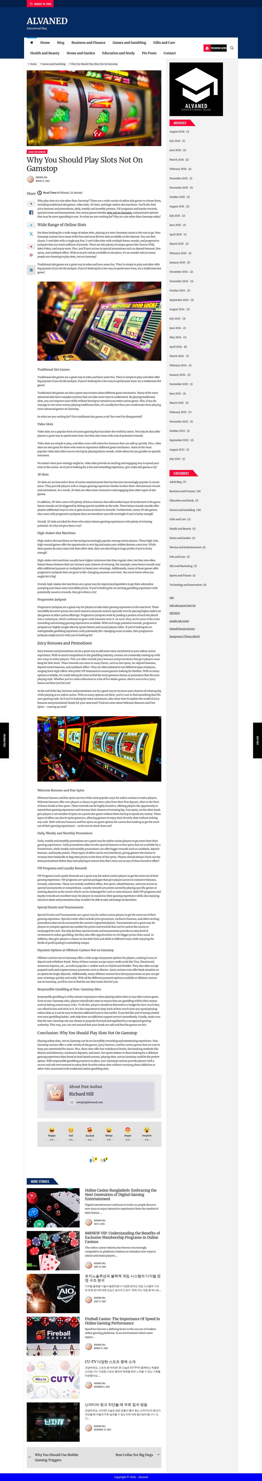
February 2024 (178, 365)
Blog (60, 43)
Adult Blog (175, 482)
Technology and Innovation (185, 584)
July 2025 (174, 215)
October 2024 (177, 290)
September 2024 (179, 300)
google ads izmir (179, 621)
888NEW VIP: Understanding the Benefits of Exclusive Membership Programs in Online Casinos (122, 1237)
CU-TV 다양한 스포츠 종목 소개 (110, 1361)
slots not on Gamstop (119, 212)
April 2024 (175, 346)
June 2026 (175, 150)
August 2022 (176, 449)
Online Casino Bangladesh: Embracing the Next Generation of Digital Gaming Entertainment (120, 1194)
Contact (170, 53)
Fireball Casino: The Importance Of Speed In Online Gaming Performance (122, 1321)
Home (45, 43)
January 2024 (177, 374)
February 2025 (177, 253)
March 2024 (176, 356)
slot (171, 597)
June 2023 (175, 393)
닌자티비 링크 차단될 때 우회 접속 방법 (116, 1404)
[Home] (32, 42)
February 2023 (177, 412)
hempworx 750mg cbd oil (184, 636)
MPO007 (174, 613)
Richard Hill (41, 177)
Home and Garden (81, 53)
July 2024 (175, 318)
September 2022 (179, 440)
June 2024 (175, 328)
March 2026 (176, 159)
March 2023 (176, 402)
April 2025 (175, 234)
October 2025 (177, 197)
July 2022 (174, 459)
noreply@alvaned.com (89, 1102)
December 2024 (178, 271)
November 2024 (178, 281)
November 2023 (178, 384)
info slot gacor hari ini (182, 605)
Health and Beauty (45, 53)
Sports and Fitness (180, 575)
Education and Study (118, 53)
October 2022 (177, 430)
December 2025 (178, 178)
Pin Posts (149, 53)
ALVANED (47, 21)
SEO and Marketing (180, 566)
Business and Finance (88, 43)
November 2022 (178, 421)
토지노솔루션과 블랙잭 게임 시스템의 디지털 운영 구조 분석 (123, 1278)
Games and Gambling (129, 43)
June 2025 (175, 225)
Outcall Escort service (182, 628)
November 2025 (178, 187)
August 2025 (176, 206)
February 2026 (178, 169)
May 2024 (175, 337)
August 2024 (177, 309)
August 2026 (176, 131)
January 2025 (177, 262)
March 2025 (176, 243)
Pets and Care (177, 556)
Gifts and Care (164, 43)
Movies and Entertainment (185, 547)
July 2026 (174, 140)
